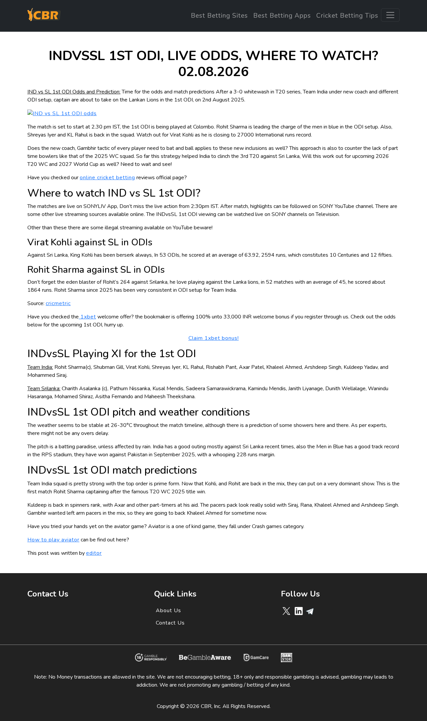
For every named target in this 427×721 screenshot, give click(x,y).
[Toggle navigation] (390, 15)
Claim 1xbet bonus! (213, 338)
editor (94, 553)
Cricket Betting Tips (347, 15)
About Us (168, 610)
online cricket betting (107, 177)
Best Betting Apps (282, 15)
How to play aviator (53, 539)
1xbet (87, 316)
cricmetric (58, 303)
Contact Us (170, 623)
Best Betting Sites (219, 15)
